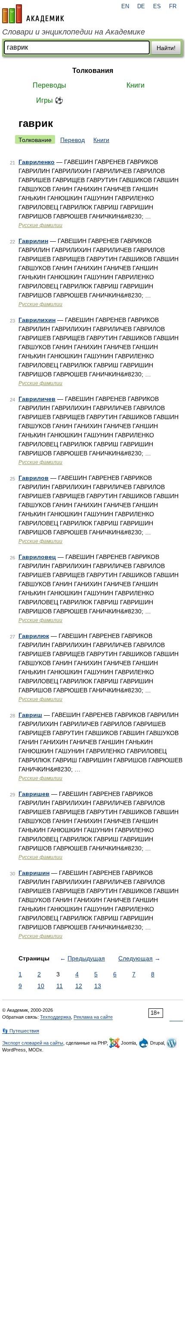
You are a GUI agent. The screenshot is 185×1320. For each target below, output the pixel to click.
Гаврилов (33, 477)
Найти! (166, 47)
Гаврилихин (37, 319)
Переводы (49, 85)
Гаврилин (33, 240)
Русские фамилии (40, 225)
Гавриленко (36, 161)
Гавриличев (37, 398)
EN (125, 6)
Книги (135, 85)
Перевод (72, 139)
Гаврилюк (33, 635)
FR (172, 6)
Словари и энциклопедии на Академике (73, 32)
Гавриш (30, 714)
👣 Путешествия (20, 1030)
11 (59, 985)
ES (157, 6)
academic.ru (33, 13)
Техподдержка (55, 1017)
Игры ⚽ (49, 100)
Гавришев (33, 793)
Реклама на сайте (93, 1017)
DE (141, 6)
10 (40, 985)
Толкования (92, 70)
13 (97, 985)
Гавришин (33, 872)
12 (78, 985)
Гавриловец (37, 556)
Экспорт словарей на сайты (32, 1042)
